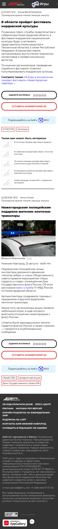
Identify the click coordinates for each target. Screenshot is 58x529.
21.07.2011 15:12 (8, 12)
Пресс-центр (43, 404)
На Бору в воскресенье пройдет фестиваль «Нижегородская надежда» (27, 80)
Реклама (8, 408)
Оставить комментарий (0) (29, 106)
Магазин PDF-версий (29, 408)
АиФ (29, 258)
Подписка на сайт (14, 419)
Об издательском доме (17, 404)
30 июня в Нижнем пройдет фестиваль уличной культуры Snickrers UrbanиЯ (32, 162)
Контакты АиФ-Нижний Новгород (24, 423)
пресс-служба (24, 287)
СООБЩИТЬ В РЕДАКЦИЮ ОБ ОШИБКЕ (24, 428)
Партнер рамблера (28, 514)
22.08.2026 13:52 (9, 197)
